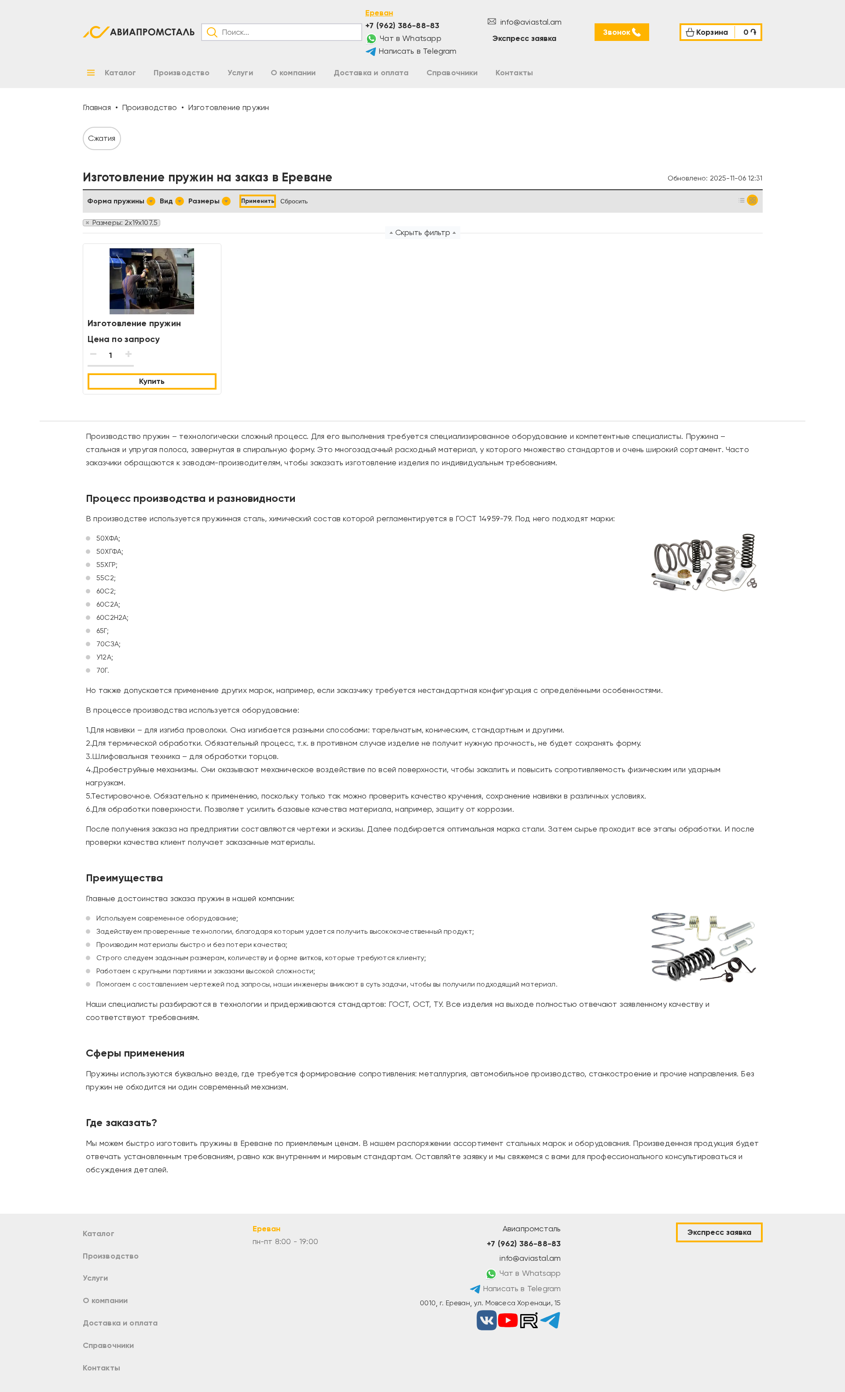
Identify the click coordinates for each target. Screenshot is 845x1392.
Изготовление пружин (134, 323)
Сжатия (102, 138)
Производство (111, 1256)
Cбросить (294, 201)
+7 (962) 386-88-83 (402, 25)
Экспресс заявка (524, 38)
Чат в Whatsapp (409, 38)
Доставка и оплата (120, 1323)
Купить (152, 381)
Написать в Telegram (416, 50)
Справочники (108, 1345)
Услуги (95, 1278)
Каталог (98, 1233)
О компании (105, 1300)
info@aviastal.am (530, 21)
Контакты (101, 1368)
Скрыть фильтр (422, 232)
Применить (257, 201)
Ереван (379, 13)
